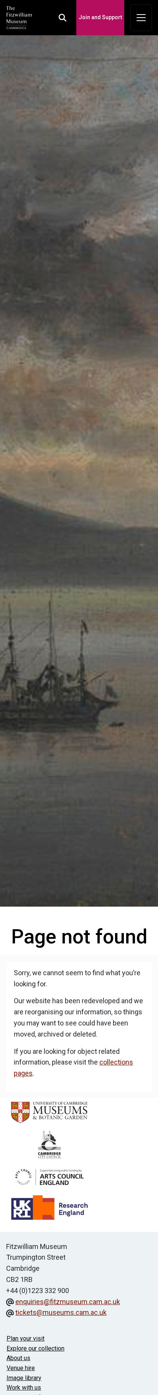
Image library (24, 1378)
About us (18, 1358)
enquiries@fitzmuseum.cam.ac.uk (67, 1302)
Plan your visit (25, 1338)
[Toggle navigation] (141, 17)
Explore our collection (35, 1348)
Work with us (24, 1387)
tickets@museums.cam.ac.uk (61, 1312)
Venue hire (21, 1368)
